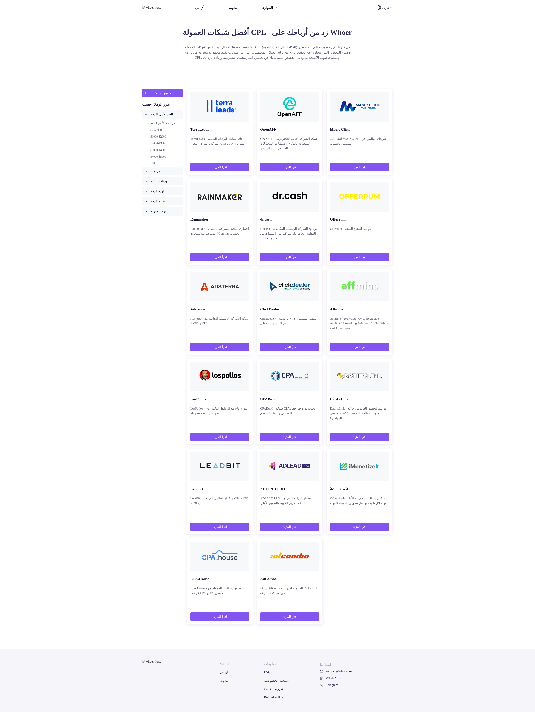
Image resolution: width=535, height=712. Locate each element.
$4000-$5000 (158, 156)
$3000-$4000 (158, 150)
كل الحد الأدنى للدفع (162, 123)
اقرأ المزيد (220, 167)
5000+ (154, 163)
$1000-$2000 (158, 136)
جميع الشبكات (161, 93)
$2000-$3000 (158, 143)
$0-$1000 (156, 129)
